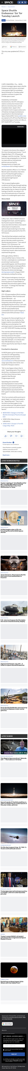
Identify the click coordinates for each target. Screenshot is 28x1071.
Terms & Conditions (9, 1061)
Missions (4, 6)
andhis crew (22, 116)
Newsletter (23, 46)
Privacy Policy (15, 1060)
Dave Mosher (11, 20)
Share (5, 46)
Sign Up (14, 1054)
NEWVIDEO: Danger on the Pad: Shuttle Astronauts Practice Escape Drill (14, 415)
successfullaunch (7, 361)
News (3, 20)
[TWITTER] (13, 442)
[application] (14, 135)
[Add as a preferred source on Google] (7, 1024)
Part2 (12, 426)
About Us (4, 1030)
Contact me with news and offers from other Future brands (14, 1050)
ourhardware (6, 166)
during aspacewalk (8, 272)
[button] (25, 2)
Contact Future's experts (8, 1033)
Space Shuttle (11, 6)
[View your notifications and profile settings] (22, 2)
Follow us (14, 46)
